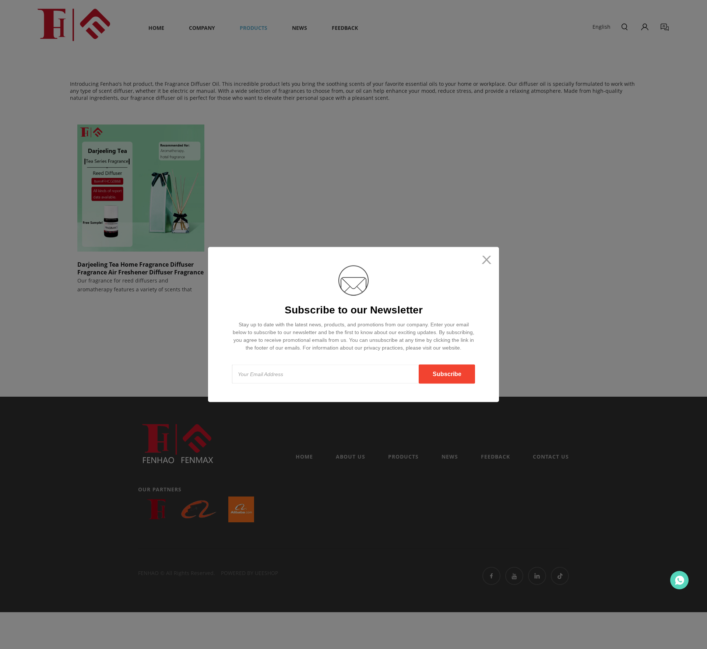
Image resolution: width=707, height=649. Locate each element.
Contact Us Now (679, 580)
